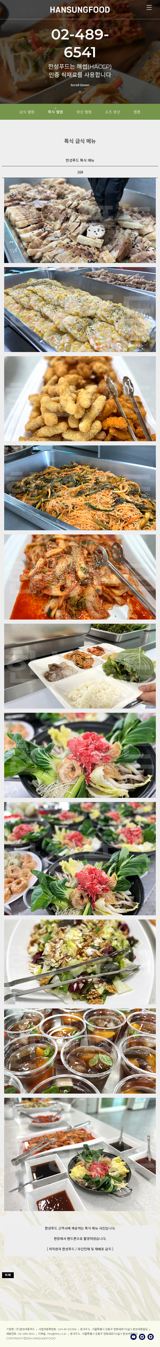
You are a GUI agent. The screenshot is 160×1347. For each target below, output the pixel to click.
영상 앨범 (84, 111)
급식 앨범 (27, 111)
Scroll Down (80, 85)
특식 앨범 (55, 111)
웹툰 (137, 111)
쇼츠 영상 (112, 111)
